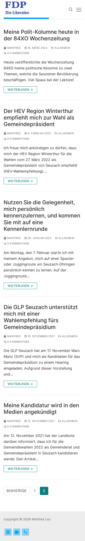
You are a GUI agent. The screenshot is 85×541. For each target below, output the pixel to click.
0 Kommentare (18, 53)
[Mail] (16, 532)
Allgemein (62, 47)
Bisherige (17, 490)
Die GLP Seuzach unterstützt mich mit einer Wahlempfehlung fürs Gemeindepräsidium (41, 317)
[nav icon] (78, 9)
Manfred (14, 47)
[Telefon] (25, 532)
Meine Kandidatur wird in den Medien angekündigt (41, 408)
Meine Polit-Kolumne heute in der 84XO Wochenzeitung (41, 35)
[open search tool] (71, 9)
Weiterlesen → (20, 89)
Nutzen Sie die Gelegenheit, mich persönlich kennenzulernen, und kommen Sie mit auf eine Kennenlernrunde (42, 215)
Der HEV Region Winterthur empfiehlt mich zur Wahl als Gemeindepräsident (39, 117)
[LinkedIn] (8, 532)
